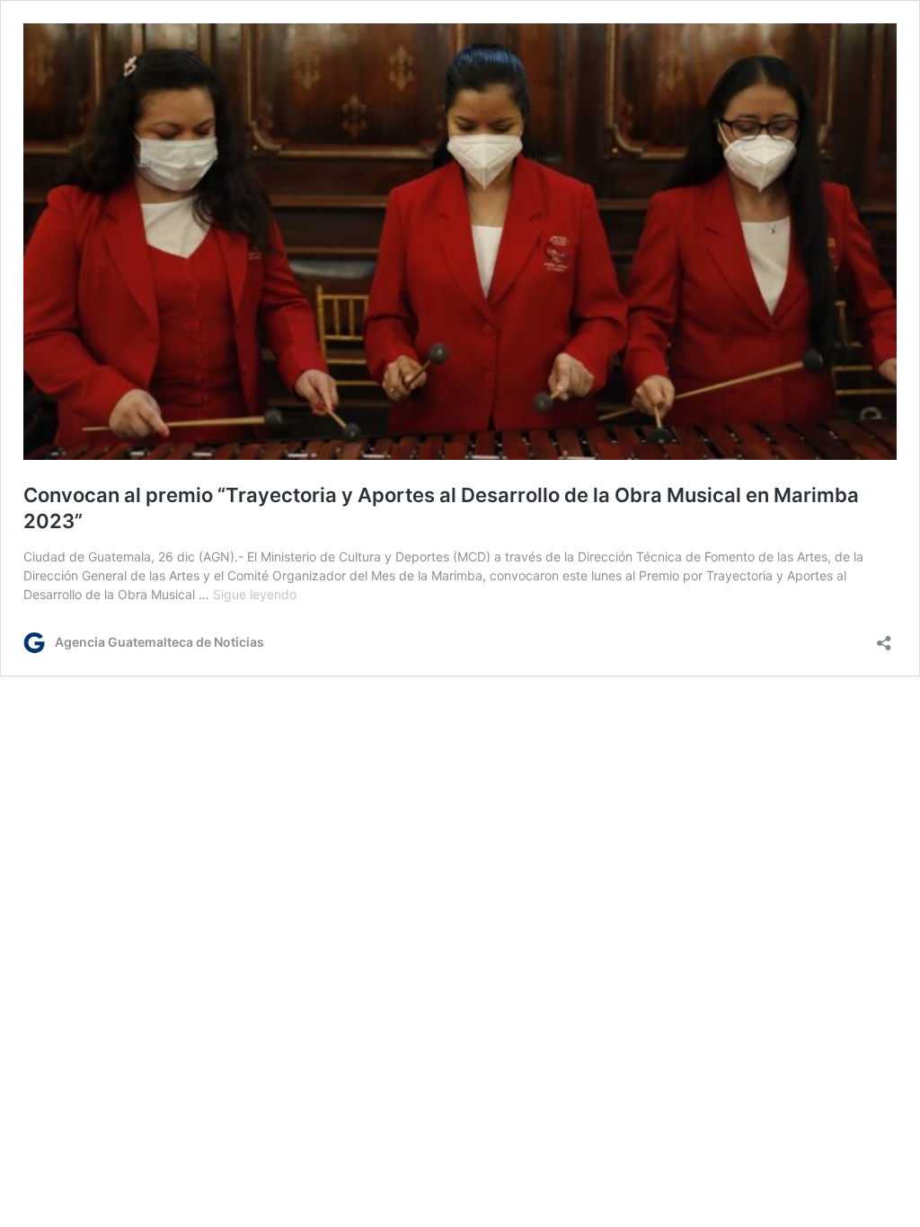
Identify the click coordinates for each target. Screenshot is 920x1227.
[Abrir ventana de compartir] (884, 637)
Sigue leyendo (254, 594)
